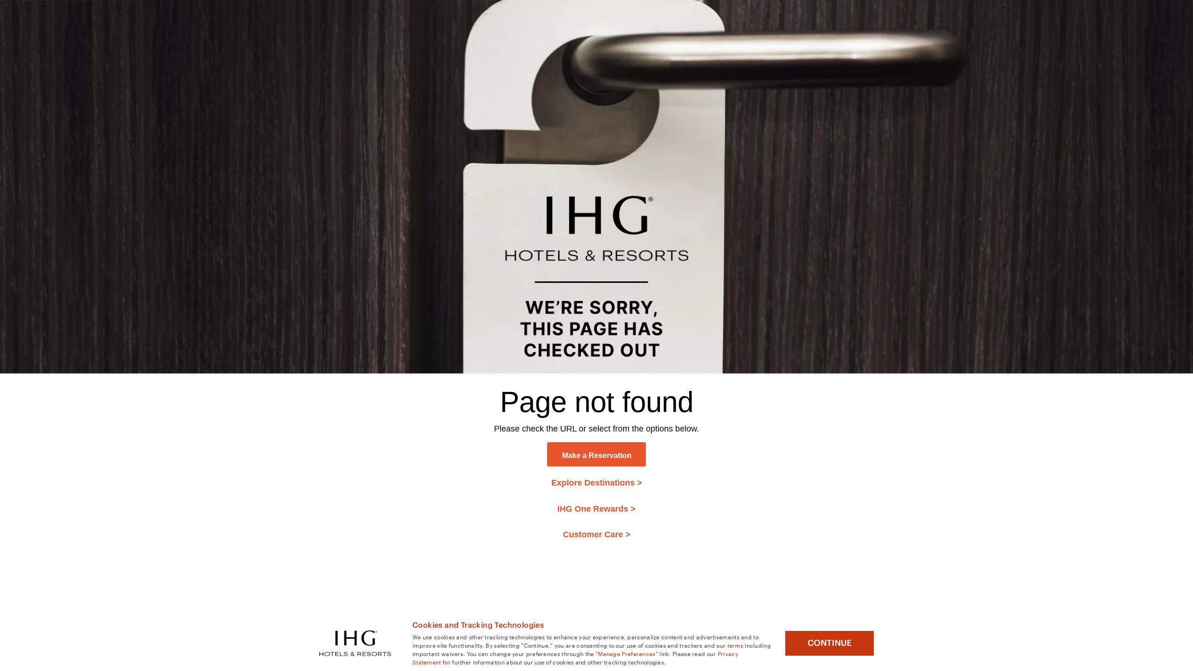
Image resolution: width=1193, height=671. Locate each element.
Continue (830, 643)
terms (735, 645)
